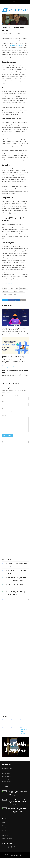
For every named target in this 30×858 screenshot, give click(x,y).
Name (3, 395)
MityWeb (18, 855)
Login (3, 833)
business (4, 288)
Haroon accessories (7, 291)
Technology (17, 33)
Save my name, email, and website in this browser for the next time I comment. (15, 410)
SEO (15, 294)
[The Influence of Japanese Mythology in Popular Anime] (15, 366)
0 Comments (6, 35)
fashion (16, 288)
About (3, 822)
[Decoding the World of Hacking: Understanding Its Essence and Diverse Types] (15, 317)
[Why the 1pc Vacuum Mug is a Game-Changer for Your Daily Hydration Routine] (14, 722)
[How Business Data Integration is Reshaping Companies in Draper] (5, 730)
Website (4, 401)
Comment (4, 415)
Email (17, 395)
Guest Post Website (7, 838)
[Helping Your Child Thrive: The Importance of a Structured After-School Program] (14, 730)
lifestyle (10, 294)
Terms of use (5, 835)
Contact (4, 827)
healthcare (21, 291)
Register (4, 830)
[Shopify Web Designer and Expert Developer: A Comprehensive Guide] (24, 730)
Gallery (3, 825)
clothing (11, 288)
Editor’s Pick (6, 771)
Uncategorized (7, 781)
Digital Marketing (7, 768)
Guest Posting (23, 288)
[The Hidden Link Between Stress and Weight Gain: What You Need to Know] (5, 722)
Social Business (7, 776)
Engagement (6, 773)
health (15, 291)
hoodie (4, 294)
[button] (15, 2)
